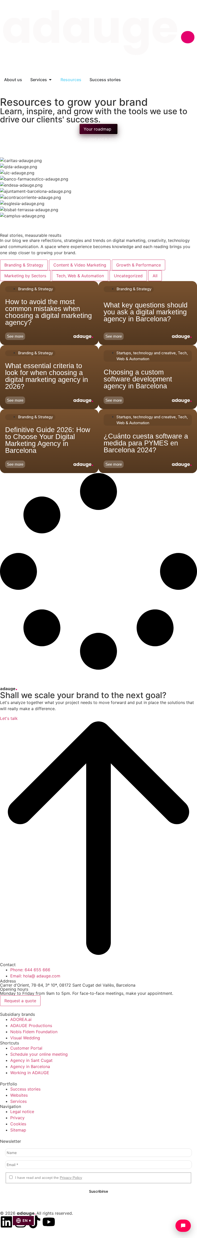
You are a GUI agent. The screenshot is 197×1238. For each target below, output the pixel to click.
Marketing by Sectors (25, 275)
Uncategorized (128, 275)
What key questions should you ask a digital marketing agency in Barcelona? (146, 312)
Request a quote (20, 1000)
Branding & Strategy (23, 265)
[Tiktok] (34, 1221)
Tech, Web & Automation (80, 275)
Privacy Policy (71, 1178)
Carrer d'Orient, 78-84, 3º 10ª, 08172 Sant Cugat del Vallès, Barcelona (67, 985)
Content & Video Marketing (79, 265)
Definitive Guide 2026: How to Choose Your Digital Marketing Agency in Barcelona (47, 440)
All (155, 275)
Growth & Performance (138, 265)
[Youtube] (48, 1221)
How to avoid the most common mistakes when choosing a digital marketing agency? (48, 312)
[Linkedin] (6, 1221)
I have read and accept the (48, 1178)
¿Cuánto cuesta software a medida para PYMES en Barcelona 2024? (146, 443)
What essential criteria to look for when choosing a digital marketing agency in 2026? (46, 376)
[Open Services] (50, 80)
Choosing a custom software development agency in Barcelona (138, 379)
